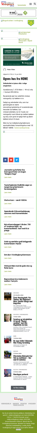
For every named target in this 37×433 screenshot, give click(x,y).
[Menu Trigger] (30, 4)
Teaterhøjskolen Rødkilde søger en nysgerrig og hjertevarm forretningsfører (18, 187)
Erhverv (16, 293)
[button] (34, 4)
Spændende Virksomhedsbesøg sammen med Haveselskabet (17, 212)
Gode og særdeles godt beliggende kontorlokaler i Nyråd (18, 243)
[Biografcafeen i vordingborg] (12, 21)
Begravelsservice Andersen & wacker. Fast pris (16, 280)
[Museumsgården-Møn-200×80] (9, 39)
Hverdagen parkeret (20, 374)
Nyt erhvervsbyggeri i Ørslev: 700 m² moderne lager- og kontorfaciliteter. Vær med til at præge (17, 228)
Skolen (15, 351)
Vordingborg (24, 314)
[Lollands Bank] (18, 65)
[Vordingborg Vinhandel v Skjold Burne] (27, 42)
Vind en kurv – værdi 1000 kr (15, 200)
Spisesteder (22, 5)
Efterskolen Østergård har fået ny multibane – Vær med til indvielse (22, 358)
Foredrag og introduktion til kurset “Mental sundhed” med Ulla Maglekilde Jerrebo (22, 322)
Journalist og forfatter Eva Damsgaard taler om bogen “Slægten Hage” (15, 172)
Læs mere (7, 177)
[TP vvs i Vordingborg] (18, 16)
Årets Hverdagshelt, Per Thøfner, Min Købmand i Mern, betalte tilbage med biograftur (22, 300)
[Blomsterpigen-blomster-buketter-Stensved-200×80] (9, 31)
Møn (14, 336)
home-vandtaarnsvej (21, 128)
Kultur (15, 369)
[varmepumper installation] (27, 34)
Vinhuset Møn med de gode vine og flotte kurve (18, 267)
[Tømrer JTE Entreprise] (31, 26)
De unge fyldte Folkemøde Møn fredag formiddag (22, 341)
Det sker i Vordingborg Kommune (17, 255)
